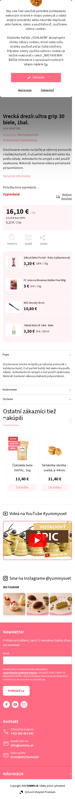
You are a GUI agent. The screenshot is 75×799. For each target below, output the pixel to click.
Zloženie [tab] (8, 404)
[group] (41, 470)
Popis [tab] (6, 356)
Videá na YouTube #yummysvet (38, 517)
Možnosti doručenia (63, 194)
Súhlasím (39, 77)
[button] (43, 491)
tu (45, 64)
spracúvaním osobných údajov (20, 680)
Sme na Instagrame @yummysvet (27, 583)
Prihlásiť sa (16, 698)
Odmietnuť (47, 90)
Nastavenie (25, 90)
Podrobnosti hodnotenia (20, 138)
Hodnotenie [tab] (10, 395)
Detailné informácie (16, 174)
